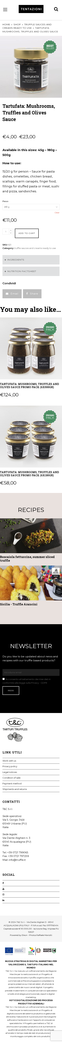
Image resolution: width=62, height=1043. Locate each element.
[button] (12, 293)
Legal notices (9, 772)
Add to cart (27, 233)
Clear (57, 212)
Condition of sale (11, 777)
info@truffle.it (17, 859)
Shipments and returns (14, 789)
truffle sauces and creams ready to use (35, 248)
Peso (5, 201)
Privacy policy (9, 766)
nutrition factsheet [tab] (21, 271)
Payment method (11, 783)
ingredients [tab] (15, 259)
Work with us (9, 760)
